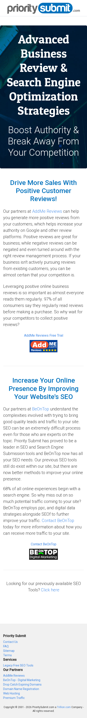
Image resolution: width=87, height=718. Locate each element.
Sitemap (9, 650)
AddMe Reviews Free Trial (43, 335)
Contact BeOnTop (58, 520)
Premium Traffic (14, 698)
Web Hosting (11, 693)
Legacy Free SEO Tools (18, 665)
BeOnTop (40, 408)
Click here (50, 589)
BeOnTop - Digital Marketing (21, 680)
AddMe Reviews (47, 211)
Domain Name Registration (21, 689)
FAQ (6, 646)
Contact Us (10, 642)
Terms (7, 655)
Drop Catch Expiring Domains (22, 684)
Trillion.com (64, 707)
